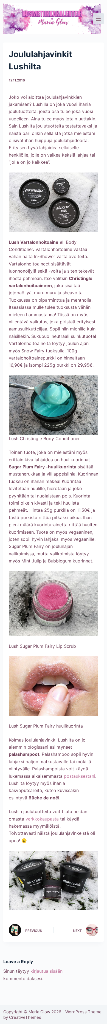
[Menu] (98, 18)
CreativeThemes (25, 1017)
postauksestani (79, 776)
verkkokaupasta (42, 819)
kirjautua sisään (46, 971)
